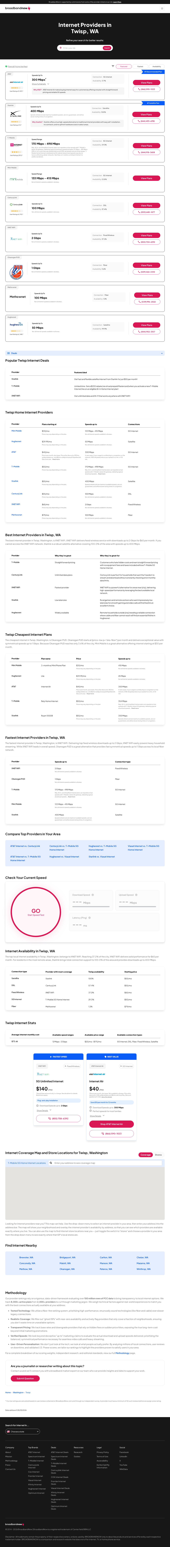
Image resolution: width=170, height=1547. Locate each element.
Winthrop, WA (144, 1269)
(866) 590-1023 (148, 89)
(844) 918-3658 (148, 152)
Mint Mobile (17, 431)
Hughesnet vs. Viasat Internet (64, 856)
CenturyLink (17, 493)
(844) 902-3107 (148, 331)
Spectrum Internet (36, 1456)
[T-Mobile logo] (16, 145)
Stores (158, 1154)
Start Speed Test (36, 911)
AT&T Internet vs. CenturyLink (25, 846)
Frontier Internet (35, 1476)
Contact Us (10, 1469)
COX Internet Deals (59, 1477)
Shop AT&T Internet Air (111, 1124)
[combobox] (107, 1163)
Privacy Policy (103, 1452)
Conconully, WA (27, 1263)
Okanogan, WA (67, 1269)
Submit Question (25, 1378)
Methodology (122, 1353)
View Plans (146, 82)
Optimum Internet (36, 1493)
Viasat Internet (34, 1480)
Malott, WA (65, 1263)
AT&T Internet (34, 1452)
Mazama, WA (143, 1263)
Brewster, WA (26, 1257)
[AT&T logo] (16, 82)
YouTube (123, 1465)
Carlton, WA (106, 1257)
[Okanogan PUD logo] (16, 269)
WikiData (124, 1469)
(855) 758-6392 (148, 242)
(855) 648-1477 (148, 212)
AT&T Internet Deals (59, 1452)
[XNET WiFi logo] (16, 239)
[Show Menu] (162, 8)
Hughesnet (16, 441)
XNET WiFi (16, 504)
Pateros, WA (106, 1269)
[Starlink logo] (16, 114)
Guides (77, 1456)
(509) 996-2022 (148, 302)
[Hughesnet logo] (16, 324)
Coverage (146, 1154)
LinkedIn (123, 1456)
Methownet (17, 515)
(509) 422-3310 (148, 272)
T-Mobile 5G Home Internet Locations (27, 1163)
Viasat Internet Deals (60, 1488)
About (8, 1452)
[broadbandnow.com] (17, 8)
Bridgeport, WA (67, 1257)
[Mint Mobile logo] (16, 179)
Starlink (15, 481)
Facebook (124, 1452)
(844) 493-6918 (148, 121)
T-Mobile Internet (36, 1460)
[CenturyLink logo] (16, 204)
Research (78, 1452)
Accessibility (102, 1460)
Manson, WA (106, 1263)
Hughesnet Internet (37, 1488)
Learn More (117, 2)
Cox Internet (34, 1472)
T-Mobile (16, 466)
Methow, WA (25, 1269)
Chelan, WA (142, 1257)
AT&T (14, 452)
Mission (8, 1456)
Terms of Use (102, 1456)
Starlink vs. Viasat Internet (102, 856)
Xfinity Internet (35, 1484)
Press (7, 1465)
